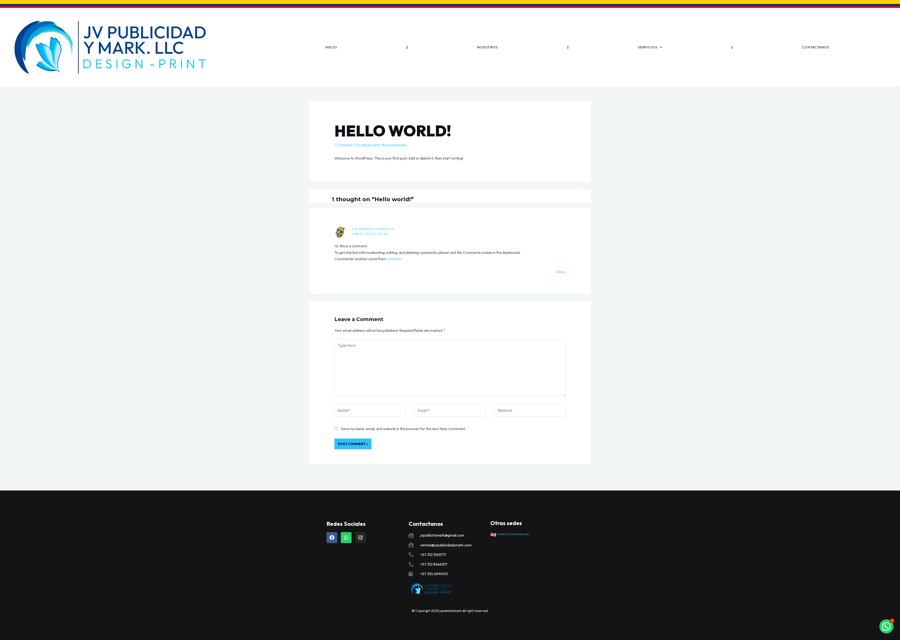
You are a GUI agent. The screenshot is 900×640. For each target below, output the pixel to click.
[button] (886, 626)
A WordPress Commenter (373, 229)
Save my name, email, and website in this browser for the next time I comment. (403, 428)
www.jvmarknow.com (512, 534)
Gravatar (393, 258)
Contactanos (815, 47)
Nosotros (487, 47)
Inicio (331, 47)
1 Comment (343, 145)
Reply (561, 271)
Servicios (647, 47)
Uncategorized (367, 145)
